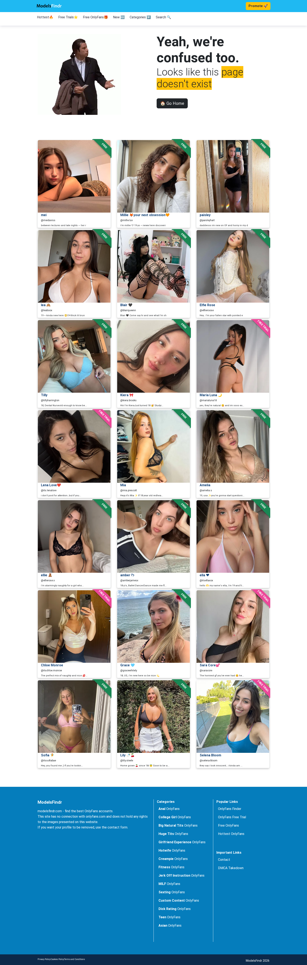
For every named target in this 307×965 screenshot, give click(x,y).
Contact (224, 860)
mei (44, 215)
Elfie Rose (207, 305)
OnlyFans (169, 809)
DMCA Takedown (231, 868)
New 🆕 (119, 17)
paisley (205, 215)
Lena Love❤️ (51, 485)
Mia (123, 485)
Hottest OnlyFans (231, 834)
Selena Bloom (210, 755)
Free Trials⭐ (68, 17)
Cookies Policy (57, 959)
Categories (166, 802)
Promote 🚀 (258, 6)
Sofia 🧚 (47, 755)
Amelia (205, 485)
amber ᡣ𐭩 (127, 575)
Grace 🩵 (127, 665)
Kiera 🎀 (126, 395)
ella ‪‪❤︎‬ (204, 575)
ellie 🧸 (46, 575)
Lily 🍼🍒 (127, 755)
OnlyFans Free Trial (232, 817)
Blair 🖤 (126, 305)
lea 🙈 (46, 305)
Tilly (44, 395)
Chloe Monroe (52, 665)
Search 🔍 (163, 17)
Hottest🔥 (45, 17)
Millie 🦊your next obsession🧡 (145, 215)
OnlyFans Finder (229, 809)
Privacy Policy (44, 959)
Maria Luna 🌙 (211, 395)
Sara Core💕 (210, 665)
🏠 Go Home (172, 103)
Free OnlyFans (228, 825)
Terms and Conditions (74, 959)
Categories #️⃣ (140, 17)
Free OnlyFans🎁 (95, 17)
